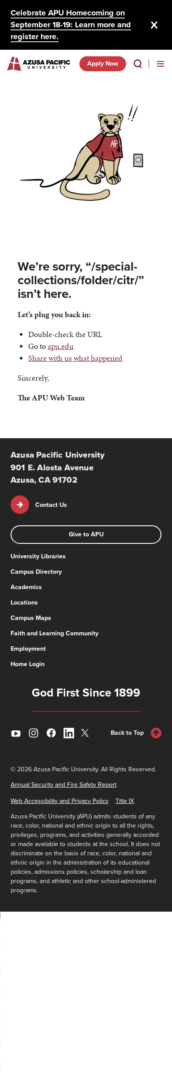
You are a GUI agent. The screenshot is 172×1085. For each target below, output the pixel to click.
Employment (28, 648)
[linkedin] (69, 733)
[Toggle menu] (160, 63)
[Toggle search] (137, 63)
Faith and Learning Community (54, 633)
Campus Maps (31, 618)
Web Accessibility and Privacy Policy (59, 801)
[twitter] (86, 733)
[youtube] (16, 733)
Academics (26, 587)
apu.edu (61, 346)
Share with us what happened (75, 357)
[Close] (154, 25)
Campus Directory (36, 571)
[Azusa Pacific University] (38, 63)
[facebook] (51, 733)
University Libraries (38, 556)
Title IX (125, 801)
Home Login (28, 664)
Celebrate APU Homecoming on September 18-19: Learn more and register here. (71, 24)
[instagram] (33, 733)
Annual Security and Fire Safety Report (63, 784)
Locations (24, 602)
